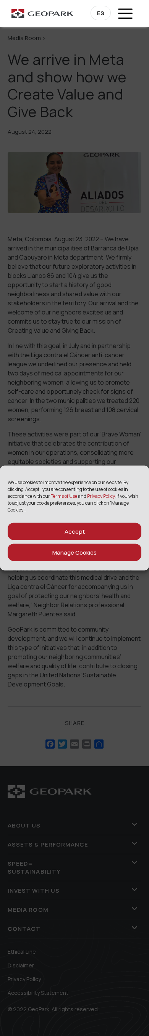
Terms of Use (64, 496)
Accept (75, 531)
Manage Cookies (74, 552)
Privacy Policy (101, 496)
